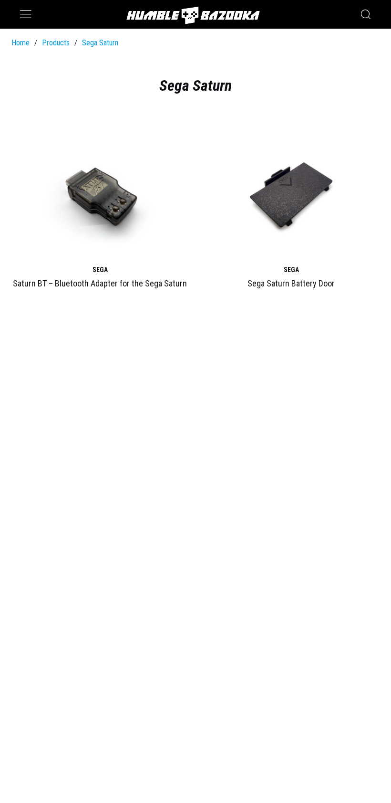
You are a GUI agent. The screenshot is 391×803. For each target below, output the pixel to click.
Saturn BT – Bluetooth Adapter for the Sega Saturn (100, 283)
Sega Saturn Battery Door (291, 283)
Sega (100, 270)
